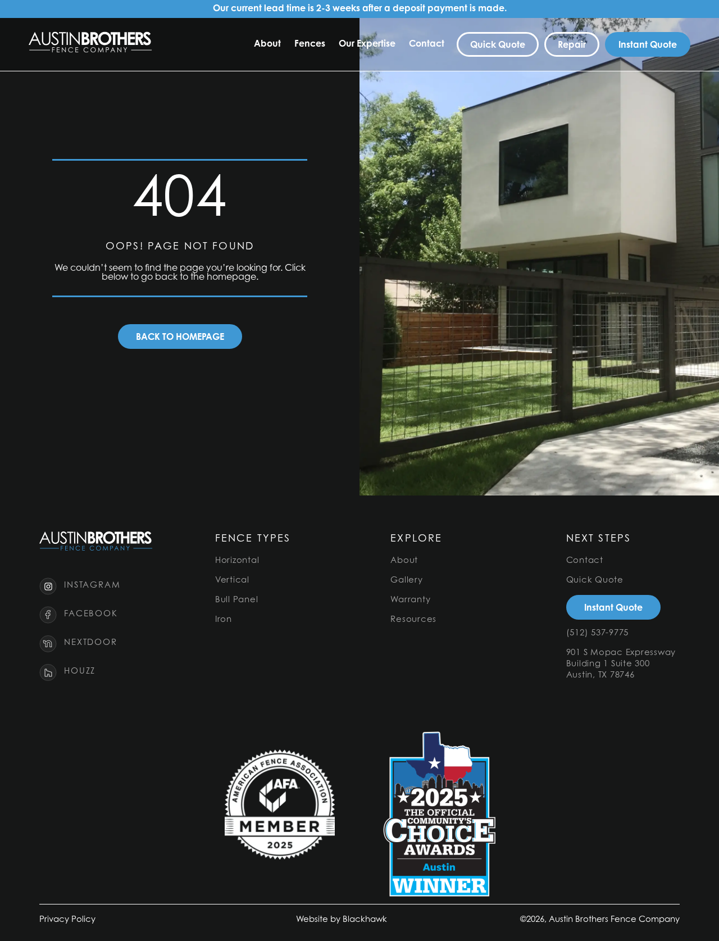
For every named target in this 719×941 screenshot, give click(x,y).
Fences (309, 44)
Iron (223, 620)
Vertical (232, 580)
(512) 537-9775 (597, 633)
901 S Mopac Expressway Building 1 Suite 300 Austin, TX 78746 (621, 664)
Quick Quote (595, 580)
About (267, 44)
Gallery (406, 580)
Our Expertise (367, 44)
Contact (426, 44)
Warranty (410, 600)
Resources (413, 620)
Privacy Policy (67, 920)
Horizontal (237, 561)
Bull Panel (236, 600)
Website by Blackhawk (341, 920)
